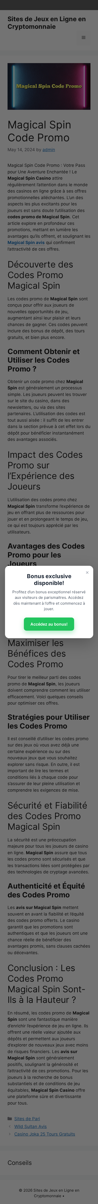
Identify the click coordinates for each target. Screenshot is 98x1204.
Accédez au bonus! (49, 624)
